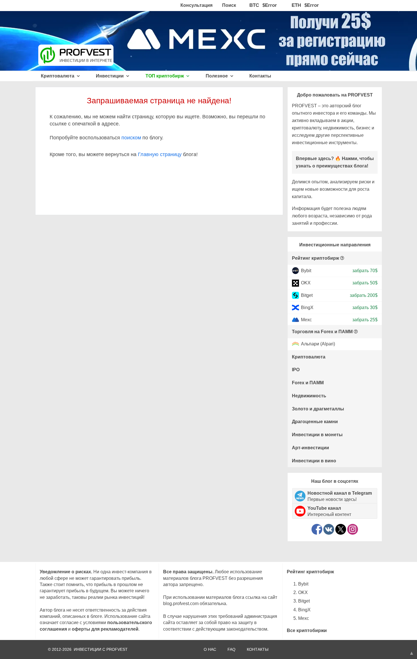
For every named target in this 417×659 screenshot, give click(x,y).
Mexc (306, 319)
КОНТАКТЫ (257, 649)
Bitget (307, 295)
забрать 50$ (365, 282)
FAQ (231, 649)
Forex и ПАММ (308, 382)
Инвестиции (110, 76)
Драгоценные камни (315, 421)
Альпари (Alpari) (318, 344)
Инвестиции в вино (314, 460)
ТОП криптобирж (165, 76)
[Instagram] (352, 529)
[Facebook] (316, 529)
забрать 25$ (365, 319)
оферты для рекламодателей (105, 629)
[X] (340, 529)
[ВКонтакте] (328, 529)
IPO (296, 369)
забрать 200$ (364, 295)
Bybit (306, 270)
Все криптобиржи (307, 630)
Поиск (229, 5)
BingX (307, 307)
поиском (131, 137)
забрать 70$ (365, 270)
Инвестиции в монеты (317, 434)
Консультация (196, 5)
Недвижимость (309, 395)
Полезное (217, 76)
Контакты (260, 76)
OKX (306, 282)
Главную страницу (160, 154)
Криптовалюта (58, 76)
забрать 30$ (365, 307)
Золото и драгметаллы (318, 408)
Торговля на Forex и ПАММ (322, 331)
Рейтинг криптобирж (315, 258)
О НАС (210, 649)
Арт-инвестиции (310, 447)
